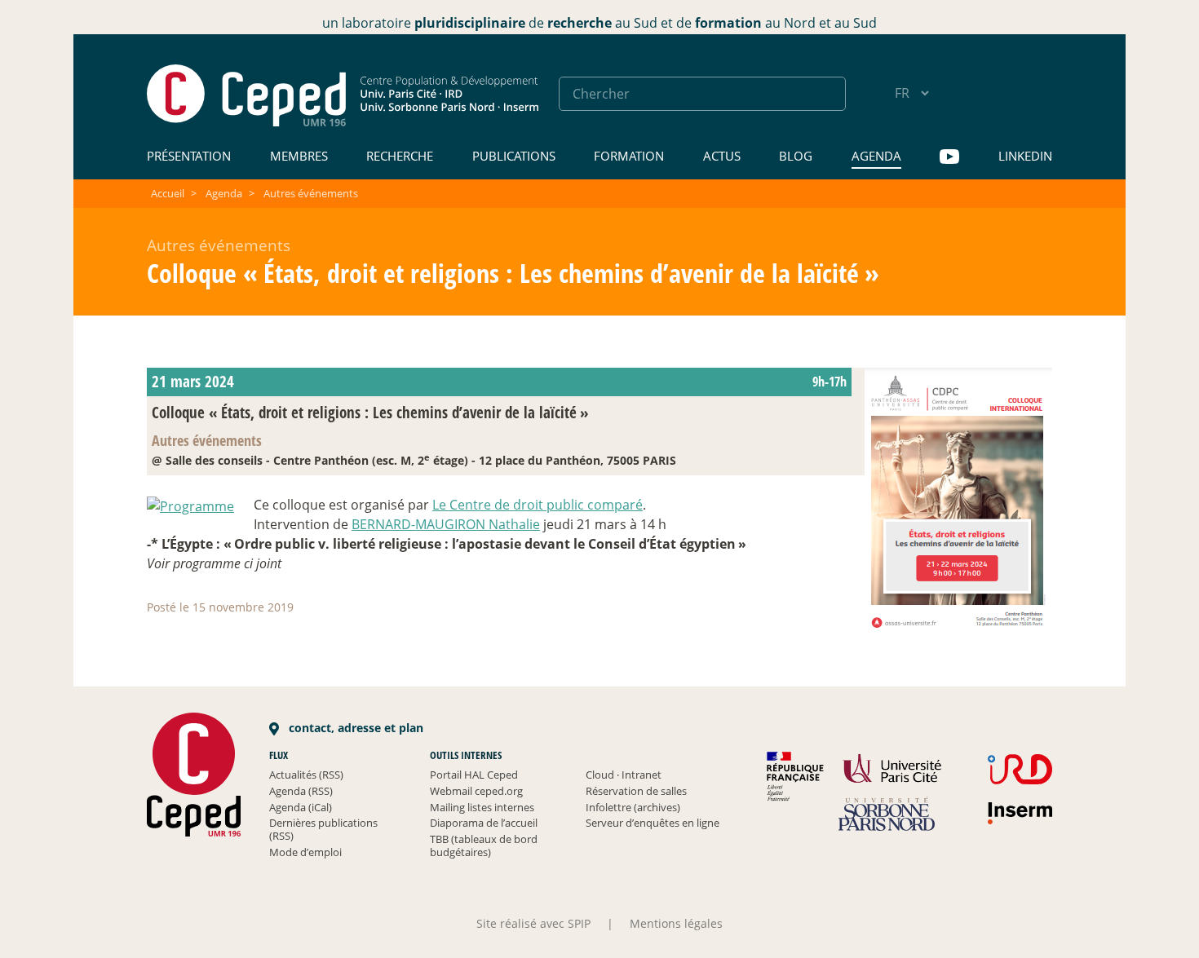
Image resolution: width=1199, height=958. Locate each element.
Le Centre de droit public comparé (537, 505)
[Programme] (190, 505)
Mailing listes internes (482, 807)
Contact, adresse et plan (354, 727)
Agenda (876, 156)
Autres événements (310, 193)
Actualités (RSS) (306, 774)
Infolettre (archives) (633, 807)
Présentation (189, 156)
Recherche (399, 156)
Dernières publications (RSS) (323, 829)
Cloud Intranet (623, 774)
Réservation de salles (636, 791)
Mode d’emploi (305, 852)
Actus (722, 156)
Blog (795, 156)
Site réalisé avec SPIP (533, 923)
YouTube (949, 157)
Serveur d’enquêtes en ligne (652, 822)
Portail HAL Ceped (474, 774)
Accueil (167, 193)
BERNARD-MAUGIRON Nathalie (446, 524)
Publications (513, 156)
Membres (299, 156)
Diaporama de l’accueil (484, 822)
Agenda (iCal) (300, 807)
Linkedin (1025, 156)
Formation (629, 156)
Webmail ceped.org (476, 791)
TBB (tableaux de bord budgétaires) (484, 845)
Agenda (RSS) (301, 791)
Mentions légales (676, 923)
